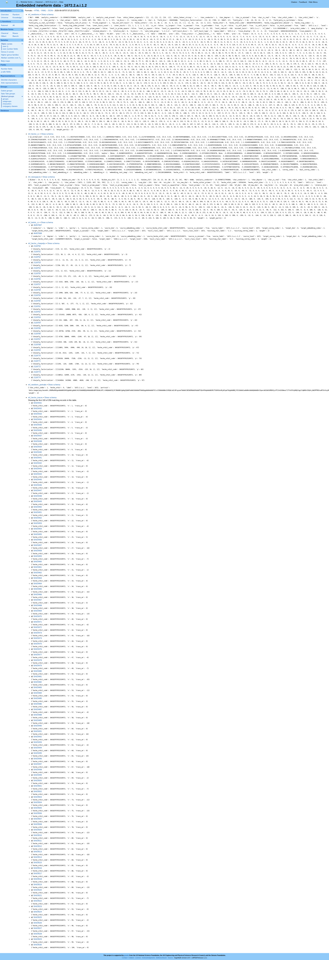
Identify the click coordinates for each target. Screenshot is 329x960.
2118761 (37, 306)
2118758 (37, 290)
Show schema (47, 14)
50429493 (38, 742)
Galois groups (6, 91)
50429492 (38, 737)
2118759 (37, 295)
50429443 (38, 468)
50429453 (38, 523)
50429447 (38, 490)
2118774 (37, 377)
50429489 (38, 720)
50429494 (38, 748)
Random (16, 15)
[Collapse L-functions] (22, 21)
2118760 (37, 301)
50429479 (38, 665)
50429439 (38, 447)
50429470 (38, 616)
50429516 (38, 868)
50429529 (38, 939)
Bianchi (16, 36)
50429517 (38, 873)
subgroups (7, 101)
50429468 (38, 605)
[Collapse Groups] (22, 87)
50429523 (38, 906)
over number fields (10, 49)
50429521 (38, 895)
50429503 (38, 797)
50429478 (38, 660)
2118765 (37, 328)
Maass (15, 33)
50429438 (38, 441)
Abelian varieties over (11, 58)
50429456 (38, 540)
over (5, 46)
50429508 (38, 824)
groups (5, 99)
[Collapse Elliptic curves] (22, 44)
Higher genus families (10, 55)
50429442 (38, 463)
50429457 (38, 545)
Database (5, 111)
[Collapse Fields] (22, 65)
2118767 (37, 339)
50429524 (38, 912)
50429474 (38, 638)
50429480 (38, 671)
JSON (50, 10)
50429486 (38, 704)
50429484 (38, 693)
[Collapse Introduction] (22, 11)
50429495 (38, 753)
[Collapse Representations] (22, 76)
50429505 (38, 808)
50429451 (38, 512)
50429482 (38, 682)
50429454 (38, 529)
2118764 (37, 323)
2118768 (37, 344)
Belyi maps (5, 61)
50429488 (38, 715)
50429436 (38, 430)
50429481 (38, 676)
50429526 (38, 923)
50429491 (38, 731)
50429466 (38, 594)
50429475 (38, 644)
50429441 (38, 458)
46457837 (38, 225)
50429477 (38, 654)
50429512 (38, 846)
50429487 (38, 709)
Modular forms (27, 2)
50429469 (38, 611)
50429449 (38, 501)
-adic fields (6, 72)
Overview (5, 15)
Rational (4, 25)
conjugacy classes (10, 106)
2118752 (37, 257)
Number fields (6, 69)
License (138, 958)
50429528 (38, 934)
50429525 (38, 917)
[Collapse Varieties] (22, 40)
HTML (36, 10)
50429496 (38, 759)
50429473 (38, 633)
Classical (39, 2)
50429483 (38, 687)
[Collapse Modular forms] (22, 29)
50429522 (38, 901)
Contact (124, 958)
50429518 (38, 879)
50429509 (38, 830)
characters (7, 104)
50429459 (38, 556)
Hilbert (3, 36)
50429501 (38, 786)
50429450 (38, 507)
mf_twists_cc (33, 222)
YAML (43, 10)
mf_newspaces (34, 177)
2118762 (37, 312)
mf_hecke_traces (35, 397)
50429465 (38, 589)
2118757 (37, 284)
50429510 (38, 835)
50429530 (38, 945)
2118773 (37, 372)
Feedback (303, 2)
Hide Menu (313, 2)
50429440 (38, 452)
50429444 (38, 474)
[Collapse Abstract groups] (22, 96)
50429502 (38, 791)
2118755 (37, 273)
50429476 (38, 649)
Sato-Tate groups (8, 94)
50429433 (38, 414)
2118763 (37, 317)
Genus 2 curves (7, 52)
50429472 (38, 627)
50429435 (38, 425)
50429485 (38, 698)
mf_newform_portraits (37, 385)
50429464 (38, 583)
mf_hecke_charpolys (37, 243)
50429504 (38, 802)
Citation (294, 2)
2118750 (37, 246)
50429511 (38, 841)
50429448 (38, 496)
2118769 (37, 350)
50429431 (38, 403)
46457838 (38, 233)
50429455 (38, 534)
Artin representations (9, 83)
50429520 (38, 890)
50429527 (38, 928)
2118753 (37, 262)
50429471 (38, 622)
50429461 (38, 567)
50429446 (38, 485)
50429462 (38, 572)
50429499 (38, 775)
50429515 (38, 862)
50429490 (38, 726)
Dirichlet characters (9, 80)
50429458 (38, 550)
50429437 (38, 436)
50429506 (38, 813)
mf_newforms (34, 14)
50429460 (38, 561)
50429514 (38, 857)
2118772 (37, 366)
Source (170, 958)
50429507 (38, 819)
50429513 (38, 851)
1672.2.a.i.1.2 (51, 2)
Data (61, 2)
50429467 (38, 600)
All (14, 25)
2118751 (37, 251)
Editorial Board (161, 958)
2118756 (37, 279)
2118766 (37, 333)
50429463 (38, 578)
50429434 (38, 419)
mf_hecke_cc (33, 134)
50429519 (38, 884)
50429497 (38, 764)
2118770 (37, 355)
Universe (4, 18)
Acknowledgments (148, 958)
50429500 (38, 780)
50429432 (38, 408)
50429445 (38, 479)
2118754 (37, 268)
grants (126, 955)
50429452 (38, 518)
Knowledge (17, 18)
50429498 (38, 769)
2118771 (37, 361)
